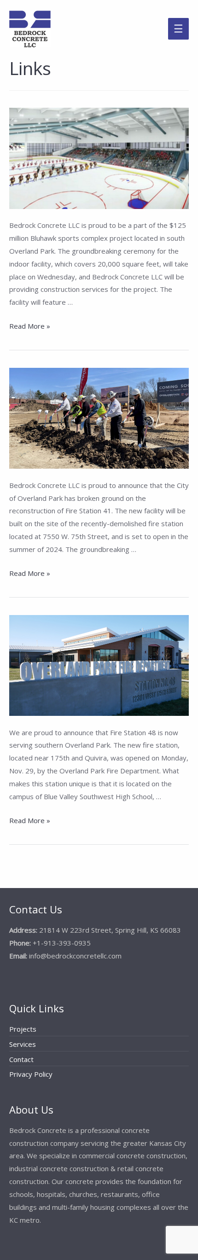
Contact (21, 1059)
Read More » (29, 327)
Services (22, 1044)
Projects (22, 1029)
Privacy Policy (30, 1074)
